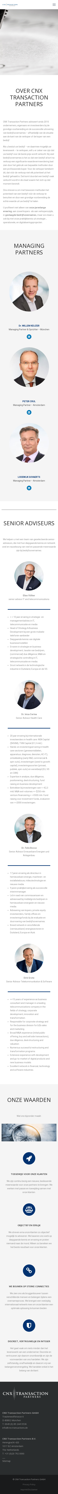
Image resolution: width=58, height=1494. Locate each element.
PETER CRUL (29, 401)
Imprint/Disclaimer (29, 1489)
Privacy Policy (29, 1484)
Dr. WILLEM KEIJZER (29, 326)
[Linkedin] (29, 336)
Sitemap (6, 1461)
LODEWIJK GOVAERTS (29, 477)
